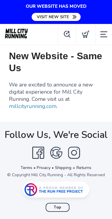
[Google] (56, 153)
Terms (26, 168)
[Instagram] (74, 153)
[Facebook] (38, 153)
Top (57, 207)
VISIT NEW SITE (53, 17)
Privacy (43, 168)
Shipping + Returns (73, 168)
